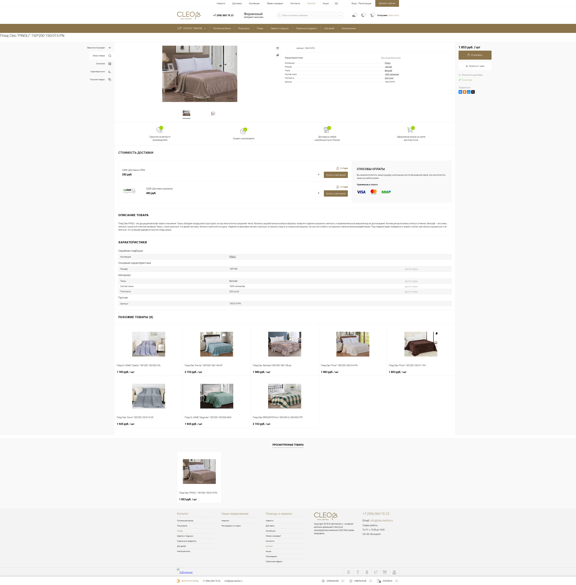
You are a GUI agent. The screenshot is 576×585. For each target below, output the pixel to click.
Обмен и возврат (275, 3)
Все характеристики (391, 57)
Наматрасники (183, 551)
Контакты (295, 3)
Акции (326, 3)
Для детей (181, 546)
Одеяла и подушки (185, 536)
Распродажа (271, 556)
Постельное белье (185, 521)
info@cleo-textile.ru (381, 520)
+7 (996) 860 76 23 (211, 581)
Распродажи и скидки (231, 526)
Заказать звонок (387, 3)
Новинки (225, 521)
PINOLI (388, 63)
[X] (473, 92)
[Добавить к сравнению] (277, 55)
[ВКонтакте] (460, 92)
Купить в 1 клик (476, 66)
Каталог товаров (192, 28)
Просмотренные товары (288, 444)
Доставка (237, 3)
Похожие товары (97, 79)
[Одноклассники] (464, 92)
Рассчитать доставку (472, 75)
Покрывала (182, 526)
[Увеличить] (199, 74)
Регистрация (365, 3)
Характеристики (97, 71)
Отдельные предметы (186, 541)
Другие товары (411, 269)
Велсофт (388, 70)
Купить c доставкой (336, 175)
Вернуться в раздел (96, 48)
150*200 (388, 67)
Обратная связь (190, 581)
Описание (100, 63)
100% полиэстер (392, 74)
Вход (354, 3)
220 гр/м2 (389, 78)
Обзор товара (99, 56)
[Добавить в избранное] (277, 48)
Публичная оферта (274, 561)
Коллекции (254, 3)
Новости (221, 3)
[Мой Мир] (469, 92)
